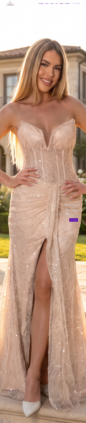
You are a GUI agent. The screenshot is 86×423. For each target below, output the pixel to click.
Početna (41, 3)
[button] (74, 3)
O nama (61, 3)
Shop (46, 3)
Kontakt (67, 3)
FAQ (56, 3)
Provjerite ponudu (72, 219)
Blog (52, 3)
